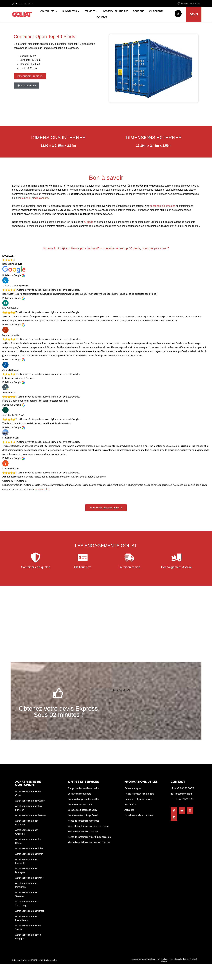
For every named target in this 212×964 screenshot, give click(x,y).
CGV (149, 959)
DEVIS (194, 14)
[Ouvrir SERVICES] (97, 11)
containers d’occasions (162, 206)
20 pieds (88, 222)
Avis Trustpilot (187, 959)
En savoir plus (42, 488)
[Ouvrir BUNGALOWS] (78, 11)
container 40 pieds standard (33, 198)
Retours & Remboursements (163, 959)
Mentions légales (49, 960)
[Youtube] (182, 810)
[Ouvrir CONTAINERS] (56, 11)
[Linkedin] (174, 817)
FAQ (178, 959)
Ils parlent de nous (138, 959)
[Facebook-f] (174, 810)
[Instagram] (190, 810)
